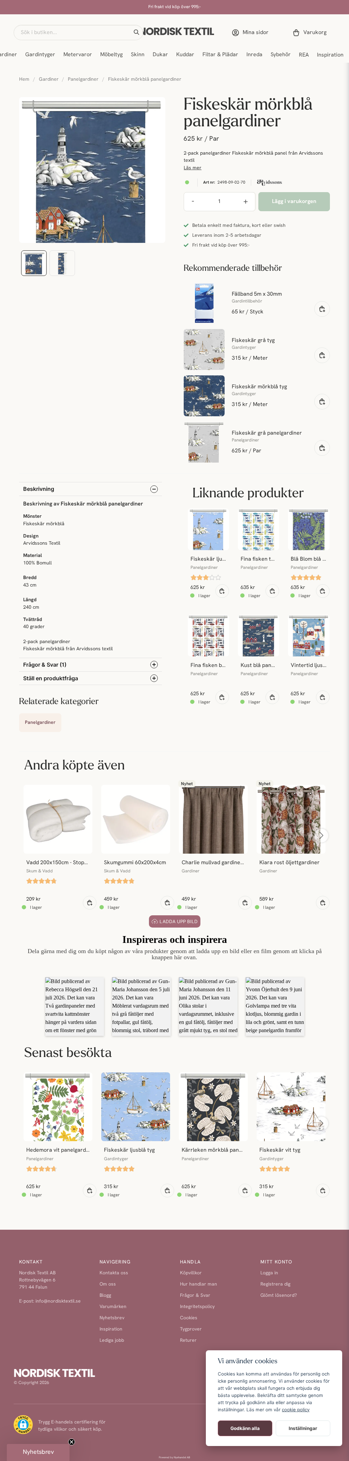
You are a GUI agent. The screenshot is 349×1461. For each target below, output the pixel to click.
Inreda (254, 55)
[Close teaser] (71, 1442)
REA (304, 55)
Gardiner (49, 79)
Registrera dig (275, 1284)
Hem (24, 79)
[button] (136, 32)
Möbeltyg (111, 55)
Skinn (138, 55)
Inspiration (330, 55)
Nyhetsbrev (112, 1318)
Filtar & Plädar (220, 55)
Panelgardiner (83, 79)
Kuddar (185, 55)
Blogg (105, 1295)
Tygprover (191, 1329)
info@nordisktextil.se (58, 1301)
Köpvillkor (191, 1273)
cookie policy (295, 1409)
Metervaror (77, 55)
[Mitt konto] (251, 33)
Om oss (108, 1284)
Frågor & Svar (195, 1295)
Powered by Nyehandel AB (174, 1457)
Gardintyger (40, 55)
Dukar (160, 55)
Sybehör (281, 55)
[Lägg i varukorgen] (322, 309)
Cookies (188, 1318)
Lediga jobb (112, 1340)
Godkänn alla (245, 1428)
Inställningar (303, 1428)
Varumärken (113, 1306)
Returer (188, 1340)
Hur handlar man (198, 1284)
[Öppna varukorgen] (311, 33)
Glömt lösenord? (278, 1295)
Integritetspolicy (197, 1306)
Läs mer (192, 168)
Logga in (269, 1273)
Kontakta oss (114, 1273)
